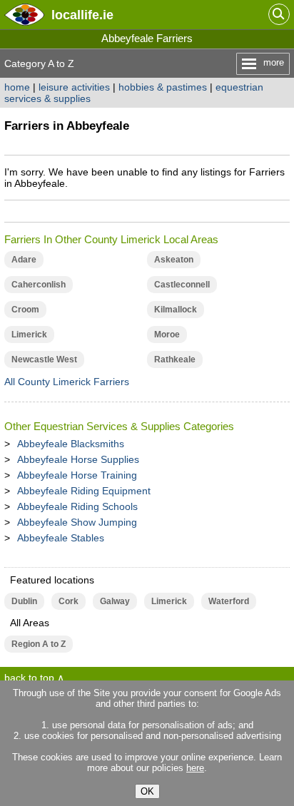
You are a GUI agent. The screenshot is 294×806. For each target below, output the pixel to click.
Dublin (24, 601)
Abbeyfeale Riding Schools (77, 506)
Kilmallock (175, 310)
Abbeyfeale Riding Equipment (84, 490)
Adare (23, 260)
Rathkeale (175, 359)
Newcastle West (44, 359)
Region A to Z (38, 644)
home (17, 87)
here (195, 767)
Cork (68, 601)
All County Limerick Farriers (66, 381)
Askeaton (173, 260)
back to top (29, 677)
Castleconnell (182, 285)
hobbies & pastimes (162, 87)
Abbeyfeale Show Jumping (77, 522)
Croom (25, 310)
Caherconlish (38, 285)
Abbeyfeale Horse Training (77, 475)
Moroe (167, 335)
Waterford (228, 601)
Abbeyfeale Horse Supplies (78, 459)
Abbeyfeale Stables (60, 538)
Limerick (29, 335)
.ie (82, 14)
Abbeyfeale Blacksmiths (70, 443)
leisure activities (74, 87)
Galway (115, 601)
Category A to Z (39, 63)
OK (147, 791)
